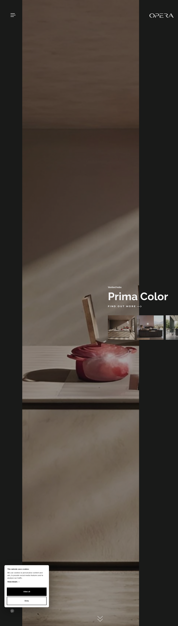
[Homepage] (161, 15)
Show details (12, 582)
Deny (27, 601)
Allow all (26, 592)
